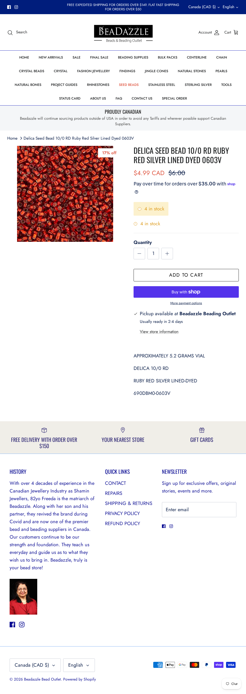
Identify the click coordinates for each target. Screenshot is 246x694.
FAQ (119, 98)
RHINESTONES (98, 84)
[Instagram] (16, 7)
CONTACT (115, 483)
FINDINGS (127, 71)
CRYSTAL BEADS (31, 71)
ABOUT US (98, 98)
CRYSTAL (61, 71)
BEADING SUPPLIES (133, 57)
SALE (76, 57)
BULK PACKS (167, 57)
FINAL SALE (99, 57)
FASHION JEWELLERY (93, 71)
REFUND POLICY (122, 523)
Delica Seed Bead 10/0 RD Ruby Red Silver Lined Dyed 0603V (79, 138)
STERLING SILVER (198, 84)
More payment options (186, 303)
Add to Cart (186, 275)
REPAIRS (113, 493)
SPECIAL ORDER (174, 98)
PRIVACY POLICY (122, 513)
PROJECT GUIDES (64, 84)
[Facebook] (9, 7)
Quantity (143, 242)
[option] (65, 194)
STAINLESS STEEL (161, 84)
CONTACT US (142, 98)
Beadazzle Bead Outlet (42, 679)
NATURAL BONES (28, 84)
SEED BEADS (129, 84)
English (228, 7)
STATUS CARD (69, 98)
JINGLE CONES (156, 71)
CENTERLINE (197, 57)
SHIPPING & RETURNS (128, 503)
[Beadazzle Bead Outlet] (123, 32)
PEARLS (221, 71)
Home (12, 138)
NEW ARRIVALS (51, 57)
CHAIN (221, 57)
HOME (24, 57)
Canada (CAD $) (202, 7)
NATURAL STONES (192, 71)
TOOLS (226, 84)
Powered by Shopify (79, 679)
